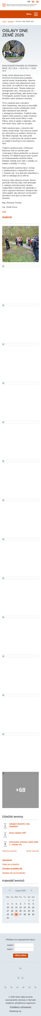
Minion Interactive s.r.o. (27, 1011)
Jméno (9, 945)
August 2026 (20, 891)
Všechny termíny (9, 851)
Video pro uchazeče (10, 864)
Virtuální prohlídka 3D (12, 868)
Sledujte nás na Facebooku (13, 873)
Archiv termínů (32, 851)
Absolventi (7, 860)
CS (28, 2)
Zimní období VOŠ (17, 833)
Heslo (9, 949)
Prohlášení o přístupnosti (20, 1007)
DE (37, 2)
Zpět (4, 212)
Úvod (4, 21)
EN (33, 2)
